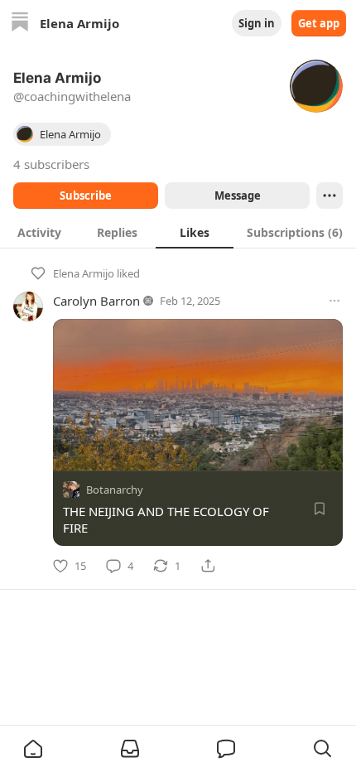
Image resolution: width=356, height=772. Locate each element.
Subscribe (86, 195)
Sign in (256, 23)
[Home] (20, 24)
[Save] (319, 508)
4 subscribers (51, 164)
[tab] (39, 231)
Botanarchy (114, 489)
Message (237, 195)
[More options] (334, 300)
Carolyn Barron (96, 300)
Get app (318, 23)
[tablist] (178, 231)
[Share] (208, 565)
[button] (33, 749)
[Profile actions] (329, 195)
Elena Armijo (83, 273)
